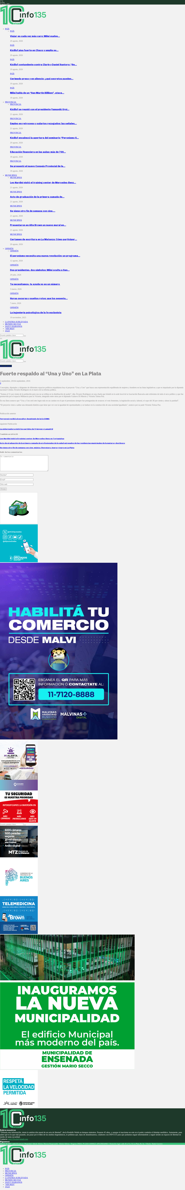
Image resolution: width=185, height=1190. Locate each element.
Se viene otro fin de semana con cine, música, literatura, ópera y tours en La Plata (37, 448)
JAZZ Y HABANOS (13, 326)
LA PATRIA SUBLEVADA (16, 322)
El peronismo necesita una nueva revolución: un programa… (45, 255)
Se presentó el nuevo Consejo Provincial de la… (37, 166)
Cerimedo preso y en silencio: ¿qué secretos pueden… (41, 78)
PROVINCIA (10, 102)
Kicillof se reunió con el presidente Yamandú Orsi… (39, 109)
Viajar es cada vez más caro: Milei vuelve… (35, 36)
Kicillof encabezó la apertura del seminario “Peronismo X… (44, 137)
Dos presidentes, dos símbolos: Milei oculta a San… (40, 270)
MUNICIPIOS (11, 175)
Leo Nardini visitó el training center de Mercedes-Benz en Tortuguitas (32, 439)
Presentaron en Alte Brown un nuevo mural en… (38, 225)
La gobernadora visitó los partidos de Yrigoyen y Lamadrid (26, 429)
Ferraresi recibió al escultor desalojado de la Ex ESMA (24, 419)
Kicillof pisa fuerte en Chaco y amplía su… (34, 50)
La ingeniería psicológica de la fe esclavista (35, 312)
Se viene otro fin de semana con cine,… (32, 211)
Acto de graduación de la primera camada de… (37, 196)
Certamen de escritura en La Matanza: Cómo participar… (43, 239)
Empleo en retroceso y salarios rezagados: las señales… (43, 123)
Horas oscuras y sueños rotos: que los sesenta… (39, 298)
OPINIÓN (9, 248)
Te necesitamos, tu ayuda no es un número (35, 284)
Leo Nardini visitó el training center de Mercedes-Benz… (43, 182)
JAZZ (7, 331)
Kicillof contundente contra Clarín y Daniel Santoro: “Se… (43, 64)
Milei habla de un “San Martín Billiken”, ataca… (37, 92)
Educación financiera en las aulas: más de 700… (38, 151)
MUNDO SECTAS (13, 324)
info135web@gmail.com (18, 1139)
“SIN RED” (10, 329)
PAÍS (7, 29)
